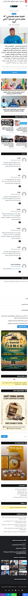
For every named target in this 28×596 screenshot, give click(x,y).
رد (19, 169)
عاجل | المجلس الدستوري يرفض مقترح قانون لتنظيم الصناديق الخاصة (7, 129)
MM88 (18, 209)
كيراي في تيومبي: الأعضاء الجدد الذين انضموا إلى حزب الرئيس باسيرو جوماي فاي (14, 521)
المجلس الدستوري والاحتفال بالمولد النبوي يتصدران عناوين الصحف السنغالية (21, 130)
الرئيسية (16, 11)
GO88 (18, 158)
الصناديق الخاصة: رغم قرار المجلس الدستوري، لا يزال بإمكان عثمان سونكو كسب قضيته (14, 525)
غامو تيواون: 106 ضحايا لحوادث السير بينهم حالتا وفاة (21, 145)
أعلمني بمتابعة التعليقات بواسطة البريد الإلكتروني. (17, 321)
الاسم (26, 298)
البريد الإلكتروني (24, 304)
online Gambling (15, 264)
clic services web (22, 587)
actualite (11, 11)
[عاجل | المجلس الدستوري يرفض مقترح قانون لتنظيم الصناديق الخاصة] (7, 122)
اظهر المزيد (14, 72)
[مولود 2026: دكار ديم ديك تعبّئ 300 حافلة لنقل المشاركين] (7, 138)
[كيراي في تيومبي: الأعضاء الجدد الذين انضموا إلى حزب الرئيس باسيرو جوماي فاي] (14, 562)
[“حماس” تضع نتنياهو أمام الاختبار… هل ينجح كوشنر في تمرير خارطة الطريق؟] (5, 573)
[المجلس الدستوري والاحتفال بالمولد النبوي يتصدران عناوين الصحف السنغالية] (21, 122)
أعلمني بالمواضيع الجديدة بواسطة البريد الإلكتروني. (17, 323)
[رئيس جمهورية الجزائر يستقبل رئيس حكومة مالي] (14, 573)
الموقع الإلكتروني (24, 310)
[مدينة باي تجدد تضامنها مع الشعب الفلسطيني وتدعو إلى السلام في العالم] (5, 567)
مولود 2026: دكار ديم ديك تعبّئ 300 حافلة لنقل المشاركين (7, 145)
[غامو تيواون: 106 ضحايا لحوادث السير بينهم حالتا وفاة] (21, 138)
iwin (19, 175)
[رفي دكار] (14, 6)
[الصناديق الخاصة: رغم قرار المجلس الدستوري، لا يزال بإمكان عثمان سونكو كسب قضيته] (5, 562)
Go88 (3, 164)
